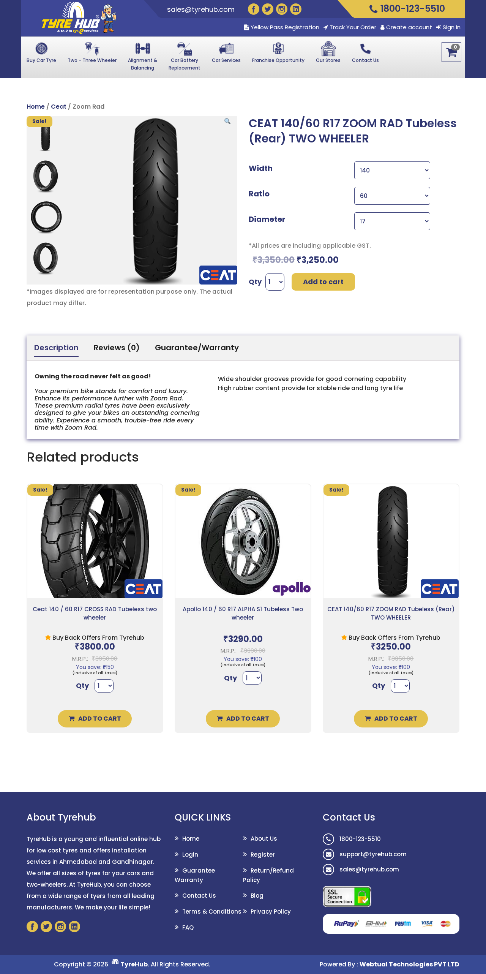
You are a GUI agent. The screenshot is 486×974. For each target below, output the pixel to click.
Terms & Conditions (211, 911)
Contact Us (199, 896)
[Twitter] (267, 9)
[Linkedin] (295, 9)
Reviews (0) (117, 347)
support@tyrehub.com (372, 854)
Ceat (58, 106)
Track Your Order (352, 27)
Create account (409, 27)
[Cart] (451, 52)
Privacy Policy (271, 911)
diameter (267, 219)
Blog (257, 896)
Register (263, 855)
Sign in (452, 27)
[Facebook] (253, 9)
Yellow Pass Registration (284, 27)
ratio (259, 193)
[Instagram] (281, 9)
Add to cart (323, 281)
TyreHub (134, 964)
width (261, 168)
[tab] (56, 348)
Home (36, 106)
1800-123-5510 (359, 839)
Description (56, 347)
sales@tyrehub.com (201, 9)
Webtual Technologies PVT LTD (409, 964)
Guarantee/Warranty (197, 347)
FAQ (188, 927)
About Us (264, 839)
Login (190, 855)
